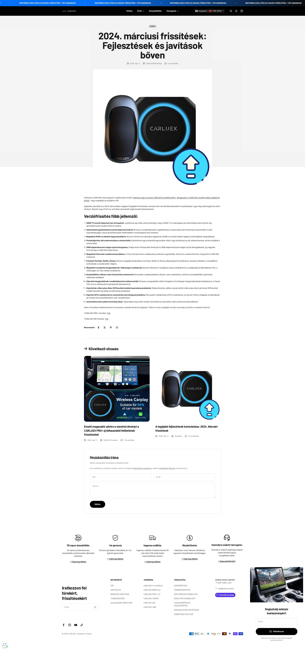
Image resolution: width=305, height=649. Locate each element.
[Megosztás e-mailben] (117, 327)
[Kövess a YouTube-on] (75, 625)
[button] (209, 11)
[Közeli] (298, 572)
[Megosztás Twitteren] (104, 327)
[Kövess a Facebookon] (63, 625)
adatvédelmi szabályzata (142, 468)
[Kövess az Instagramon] (69, 625)
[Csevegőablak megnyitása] (5, 644)
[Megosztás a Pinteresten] (110, 327)
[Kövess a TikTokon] (81, 625)
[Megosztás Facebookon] (98, 327)
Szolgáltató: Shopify (84, 634)
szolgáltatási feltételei (167, 468)
